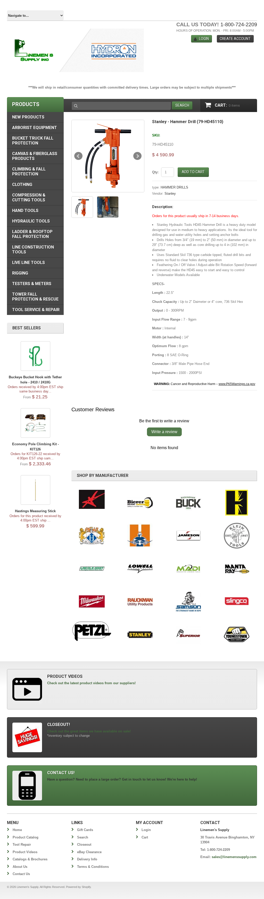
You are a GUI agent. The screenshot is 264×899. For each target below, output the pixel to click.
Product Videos (25, 852)
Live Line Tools (28, 262)
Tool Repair (22, 844)
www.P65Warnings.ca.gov (237, 384)
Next (137, 156)
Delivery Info (87, 859)
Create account (235, 39)
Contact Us (21, 874)
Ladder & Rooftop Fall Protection (32, 234)
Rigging (20, 273)
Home (17, 830)
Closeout (84, 844)
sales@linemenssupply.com (234, 857)
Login (204, 39)
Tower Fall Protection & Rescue (35, 297)
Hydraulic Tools (31, 221)
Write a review (164, 432)
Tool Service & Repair (36, 309)
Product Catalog (25, 837)
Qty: (155, 172)
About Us (20, 867)
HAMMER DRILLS (174, 187)
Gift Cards (85, 830)
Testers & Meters (31, 283)
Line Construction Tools (33, 249)
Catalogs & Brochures (30, 859)
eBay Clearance (89, 852)
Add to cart (193, 172)
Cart (145, 837)
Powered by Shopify (78, 886)
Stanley (170, 193)
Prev (78, 156)
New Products (28, 117)
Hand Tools (25, 210)
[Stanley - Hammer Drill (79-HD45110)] (108, 156)
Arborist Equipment (34, 127)
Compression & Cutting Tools (28, 197)
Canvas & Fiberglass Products (34, 156)
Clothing (22, 184)
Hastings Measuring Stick (35, 511)
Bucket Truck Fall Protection (32, 140)
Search (82, 837)
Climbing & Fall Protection (29, 171)
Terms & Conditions (93, 867)
